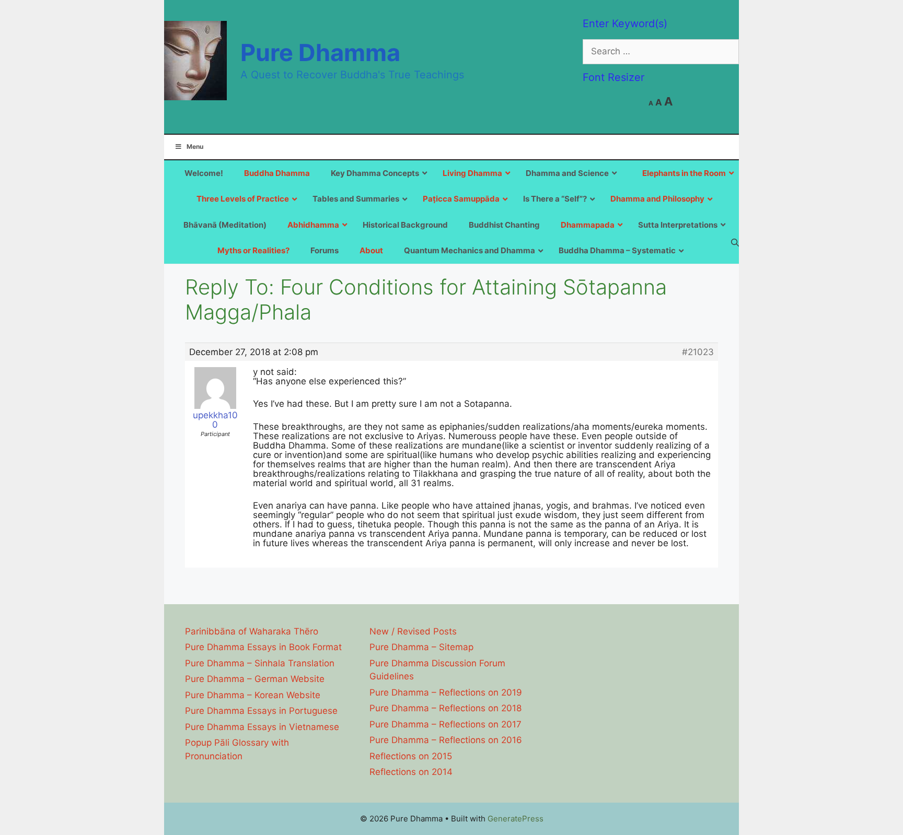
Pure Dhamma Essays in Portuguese (261, 710)
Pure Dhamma (320, 52)
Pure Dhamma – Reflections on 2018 (445, 708)
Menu (195, 146)
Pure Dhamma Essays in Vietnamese (262, 727)
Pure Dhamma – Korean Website (252, 695)
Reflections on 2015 (410, 756)
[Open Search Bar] (735, 242)
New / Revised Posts (413, 631)
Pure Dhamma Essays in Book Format (263, 647)
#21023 (698, 352)
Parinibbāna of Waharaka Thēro (251, 631)
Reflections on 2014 (411, 772)
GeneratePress (515, 819)
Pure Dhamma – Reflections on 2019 (445, 692)
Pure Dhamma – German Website (255, 679)
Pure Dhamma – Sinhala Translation (259, 663)
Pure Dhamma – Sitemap (421, 647)
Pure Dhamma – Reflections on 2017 (445, 724)
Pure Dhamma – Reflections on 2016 (445, 740)
